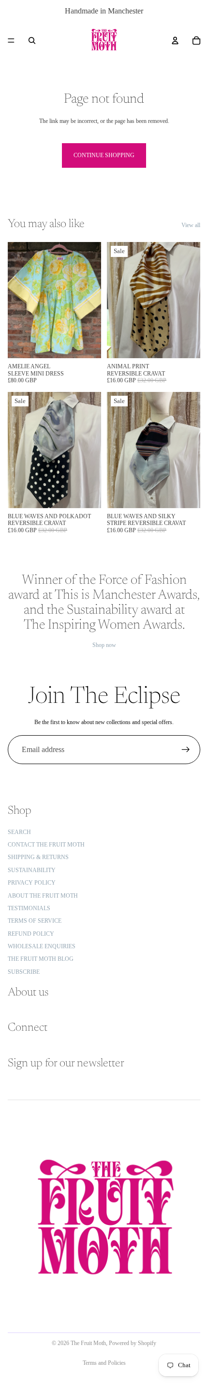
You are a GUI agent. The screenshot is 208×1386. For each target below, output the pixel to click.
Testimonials (29, 907)
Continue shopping (104, 155)
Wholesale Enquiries (41, 946)
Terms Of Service (34, 920)
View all (190, 225)
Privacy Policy (32, 882)
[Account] (175, 40)
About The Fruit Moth (43, 895)
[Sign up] (186, 750)
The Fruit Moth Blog (41, 958)
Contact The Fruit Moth (46, 844)
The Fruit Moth (88, 1343)
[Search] (32, 40)
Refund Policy (31, 933)
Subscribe (24, 971)
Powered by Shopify (132, 1343)
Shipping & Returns (38, 857)
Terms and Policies (104, 1362)
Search (19, 831)
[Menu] (11, 40)
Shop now (104, 645)
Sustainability (32, 869)
